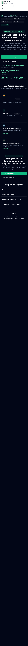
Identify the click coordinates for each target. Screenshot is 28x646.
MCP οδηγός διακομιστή (9, 218)
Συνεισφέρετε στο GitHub (9, 61)
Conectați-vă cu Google (8, 5)
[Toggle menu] (14, 9)
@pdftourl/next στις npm (9, 177)
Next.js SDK (17, 218)
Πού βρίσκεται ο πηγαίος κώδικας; (11, 204)
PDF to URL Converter (6, 21)
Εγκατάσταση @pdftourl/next (10, 57)
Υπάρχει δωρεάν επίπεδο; (8, 194)
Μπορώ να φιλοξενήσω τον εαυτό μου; (12, 199)
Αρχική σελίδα (5, 24)
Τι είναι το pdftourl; (7, 189)
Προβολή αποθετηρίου (9, 173)
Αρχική (22, 218)
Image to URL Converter (7, 18)
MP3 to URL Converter (19, 18)
